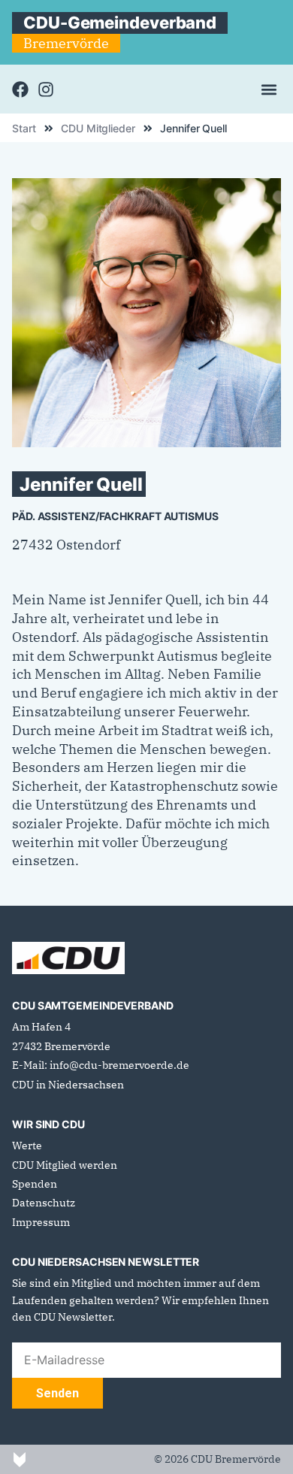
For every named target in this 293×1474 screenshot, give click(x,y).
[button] (268, 89)
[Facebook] (20, 89)
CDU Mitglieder (98, 129)
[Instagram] (46, 89)
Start (24, 129)
